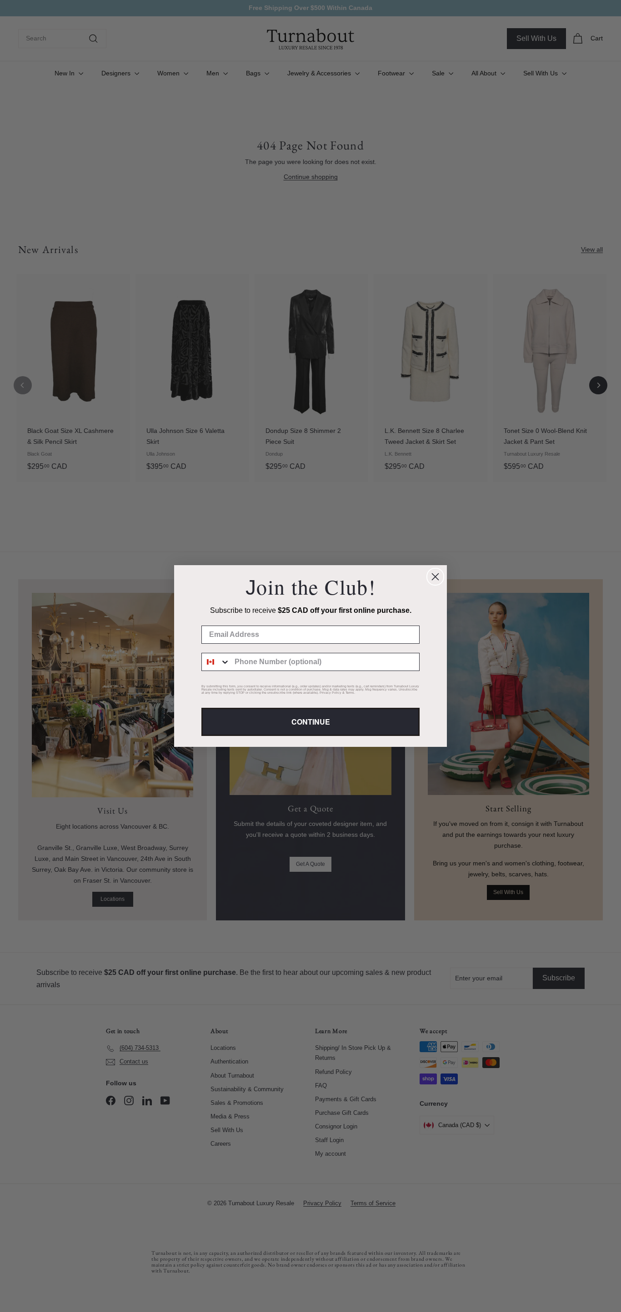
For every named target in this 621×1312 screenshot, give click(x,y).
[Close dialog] (435, 577)
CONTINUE (310, 721)
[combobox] (216, 662)
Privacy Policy (330, 692)
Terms (350, 692)
